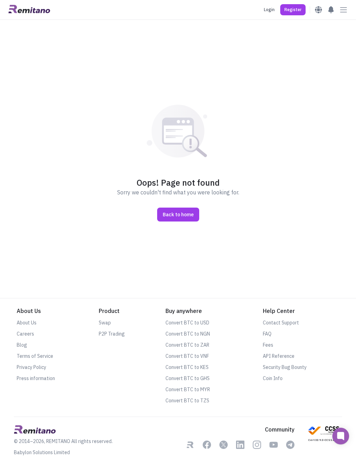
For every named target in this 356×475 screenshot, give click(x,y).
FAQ (267, 334)
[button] (293, 9)
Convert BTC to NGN (187, 334)
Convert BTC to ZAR (187, 345)
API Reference (278, 356)
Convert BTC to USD (187, 323)
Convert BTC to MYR (187, 389)
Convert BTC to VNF (187, 356)
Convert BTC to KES (187, 367)
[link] (190, 445)
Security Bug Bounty (285, 367)
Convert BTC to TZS (187, 400)
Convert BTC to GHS (187, 378)
